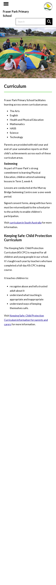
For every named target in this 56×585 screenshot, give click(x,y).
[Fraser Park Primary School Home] (48, 6)
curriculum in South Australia (25, 222)
